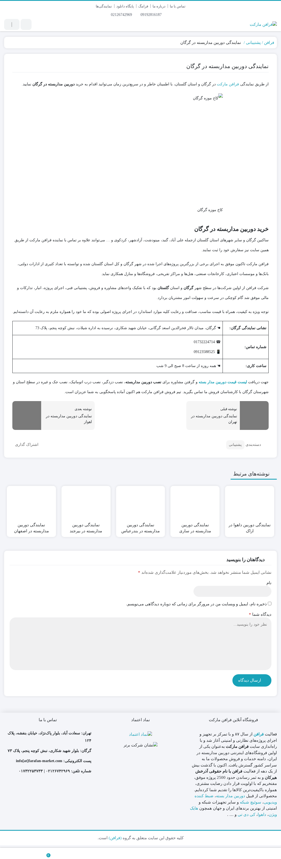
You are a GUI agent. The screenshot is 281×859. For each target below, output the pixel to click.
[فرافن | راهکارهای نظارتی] (263, 24)
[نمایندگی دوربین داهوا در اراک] (249, 503)
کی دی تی (246, 814)
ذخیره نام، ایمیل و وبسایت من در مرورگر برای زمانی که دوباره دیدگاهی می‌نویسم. (196, 604)
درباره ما (159, 6)
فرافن (269, 42)
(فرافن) (115, 838)
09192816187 (151, 15)
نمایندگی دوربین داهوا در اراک (250, 528)
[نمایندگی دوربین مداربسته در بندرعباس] (140, 503)
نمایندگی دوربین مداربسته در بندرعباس (140, 528)
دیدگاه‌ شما (260, 614)
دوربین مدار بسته (230, 796)
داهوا (262, 814)
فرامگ (143, 6)
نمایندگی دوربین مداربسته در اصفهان (31, 528)
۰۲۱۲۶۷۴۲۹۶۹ (58, 771)
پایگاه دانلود (125, 6)
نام (268, 583)
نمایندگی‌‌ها (104, 6)
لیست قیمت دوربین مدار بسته (223, 382)
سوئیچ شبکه (250, 802)
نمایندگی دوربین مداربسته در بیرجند (86, 528)
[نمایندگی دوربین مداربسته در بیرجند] (86, 503)
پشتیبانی (253, 42)
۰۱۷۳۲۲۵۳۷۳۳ (31, 771)
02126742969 (122, 15)
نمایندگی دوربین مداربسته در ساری (195, 528)
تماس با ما (178, 6)
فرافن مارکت (228, 84)
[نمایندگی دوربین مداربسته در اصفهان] (31, 503)
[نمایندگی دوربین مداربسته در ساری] (195, 503)
